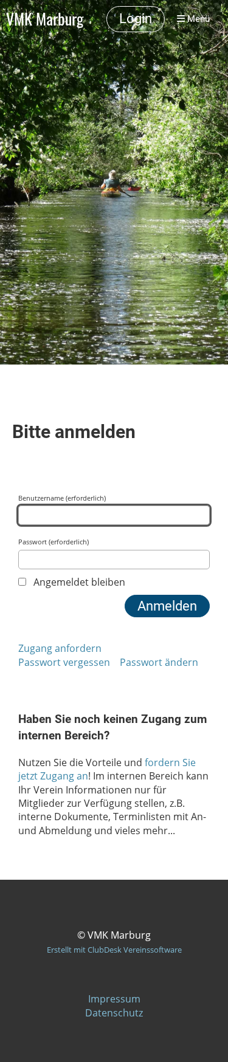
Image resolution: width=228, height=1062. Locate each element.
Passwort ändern (159, 662)
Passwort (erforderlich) (53, 541)
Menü (197, 18)
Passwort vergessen (64, 662)
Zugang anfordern (60, 648)
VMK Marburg (44, 19)
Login (135, 18)
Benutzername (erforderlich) (62, 497)
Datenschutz (114, 1012)
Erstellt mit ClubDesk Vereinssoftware (114, 949)
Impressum (114, 998)
